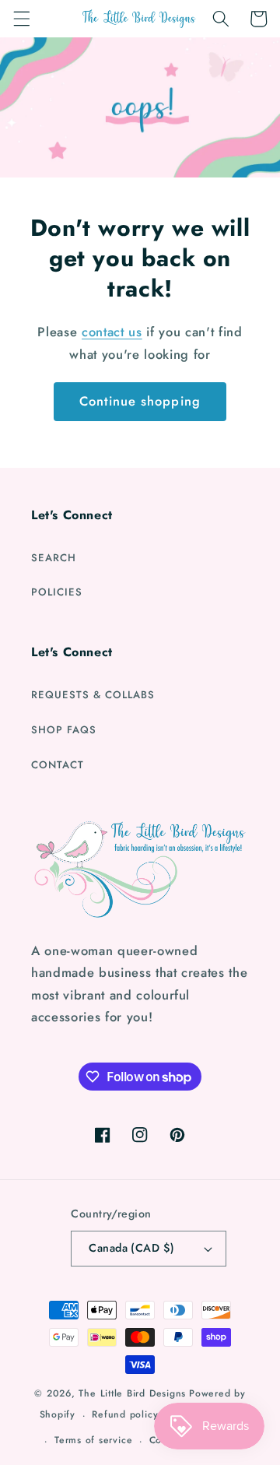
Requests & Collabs (93, 694)
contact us (112, 331)
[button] (21, 18)
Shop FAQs (63, 729)
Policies (56, 592)
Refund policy (125, 1414)
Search (53, 557)
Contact (57, 764)
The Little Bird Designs (132, 1393)
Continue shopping (140, 401)
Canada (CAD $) (131, 1248)
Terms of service (93, 1440)
